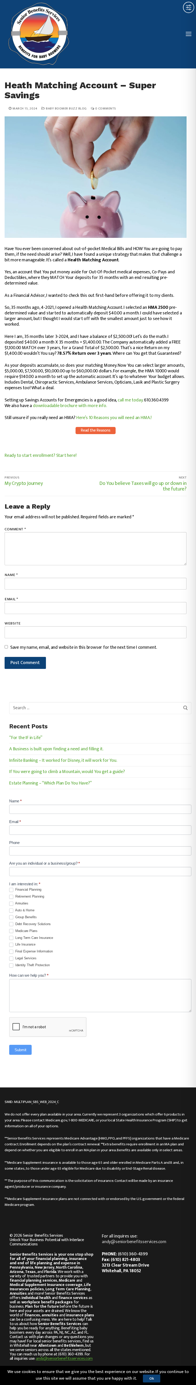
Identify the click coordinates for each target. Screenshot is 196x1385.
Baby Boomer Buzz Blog (66, 108)
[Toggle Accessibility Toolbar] (188, 7)
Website (13, 623)
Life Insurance (24, 944)
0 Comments (105, 108)
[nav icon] (188, 34)
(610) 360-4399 (133, 1254)
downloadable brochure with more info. (70, 406)
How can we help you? (28, 975)
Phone (14, 842)
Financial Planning (27, 889)
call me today (130, 400)
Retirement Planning (29, 896)
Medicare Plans (26, 931)
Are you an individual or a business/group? (44, 863)
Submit (20, 1050)
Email (11, 599)
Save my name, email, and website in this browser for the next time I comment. (83, 647)
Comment (15, 529)
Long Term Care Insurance (33, 938)
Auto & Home (24, 910)
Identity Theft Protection (32, 965)
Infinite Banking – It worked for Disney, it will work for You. (63, 761)
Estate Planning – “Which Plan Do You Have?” (50, 783)
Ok (151, 1378)
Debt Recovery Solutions (32, 924)
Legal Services (25, 958)
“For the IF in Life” (25, 738)
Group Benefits (25, 917)
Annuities (21, 903)
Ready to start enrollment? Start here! (40, 455)
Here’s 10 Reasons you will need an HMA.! (114, 418)
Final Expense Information (33, 951)
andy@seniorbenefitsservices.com (64, 1358)
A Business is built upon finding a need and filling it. (56, 749)
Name (11, 575)
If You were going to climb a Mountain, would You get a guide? (67, 772)
